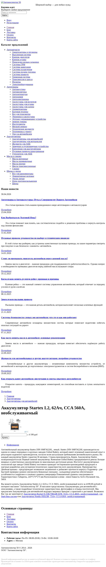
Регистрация (12, 22)
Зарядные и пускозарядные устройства (30, 146)
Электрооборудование (22, 84)
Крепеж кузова (19, 59)
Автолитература (19, 94)
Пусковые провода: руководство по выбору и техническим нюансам (35, 238)
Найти (4, 15)
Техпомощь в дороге (21, 131)
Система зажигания (21, 67)
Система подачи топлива (24, 72)
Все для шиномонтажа (22, 173)
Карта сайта (12, 40)
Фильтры (16, 82)
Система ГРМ (18, 64)
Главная (10, 27)
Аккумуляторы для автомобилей (27, 139)
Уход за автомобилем (22, 134)
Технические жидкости (23, 129)
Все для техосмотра (21, 114)
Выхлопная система (21, 54)
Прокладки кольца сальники (25, 62)
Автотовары (12, 87)
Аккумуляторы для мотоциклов (27, 141)
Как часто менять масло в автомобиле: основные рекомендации (33, 338)
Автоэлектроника (20, 99)
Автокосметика (19, 92)
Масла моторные (20, 159)
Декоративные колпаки (23, 176)
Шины (15, 183)
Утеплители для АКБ (22, 154)
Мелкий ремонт (19, 126)
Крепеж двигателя (20, 57)
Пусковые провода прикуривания (28, 151)
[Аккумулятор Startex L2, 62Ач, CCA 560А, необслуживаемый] (15, 432)
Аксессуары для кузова (23, 104)
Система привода (20, 74)
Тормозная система (21, 77)
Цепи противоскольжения (24, 181)
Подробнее (6, 210)
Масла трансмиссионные (24, 166)
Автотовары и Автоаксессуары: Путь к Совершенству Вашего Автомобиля (39, 200)
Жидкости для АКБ (21, 144)
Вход (9, 20)
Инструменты (18, 124)
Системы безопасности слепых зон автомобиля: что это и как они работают (39, 317)
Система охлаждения (22, 69)
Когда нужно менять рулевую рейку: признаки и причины (30, 279)
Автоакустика (18, 89)
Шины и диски (14, 171)
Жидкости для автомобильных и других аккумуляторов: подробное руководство (41, 358)
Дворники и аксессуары (23, 116)
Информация (13, 445)
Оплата (10, 35)
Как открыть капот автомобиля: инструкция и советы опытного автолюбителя (41, 379)
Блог (9, 30)
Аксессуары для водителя (24, 102)
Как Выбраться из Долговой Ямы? (18, 217)
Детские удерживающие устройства (29, 119)
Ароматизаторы (19, 109)
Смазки (15, 169)
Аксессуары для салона (23, 107)
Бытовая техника (20, 111)
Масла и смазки (14, 156)
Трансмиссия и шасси (22, 79)
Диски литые (18, 178)
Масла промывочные (22, 161)
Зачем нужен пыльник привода (16, 299)
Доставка (11, 32)
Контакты (11, 37)
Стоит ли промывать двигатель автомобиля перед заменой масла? (34, 258)
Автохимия (17, 97)
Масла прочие (18, 164)
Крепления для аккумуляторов (26, 149)
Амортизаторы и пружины (24, 52)
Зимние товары (19, 121)
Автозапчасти (13, 49)
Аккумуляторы (14, 136)
